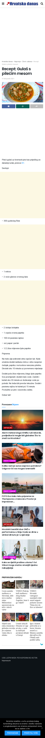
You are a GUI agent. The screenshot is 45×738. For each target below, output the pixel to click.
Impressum (6, 660)
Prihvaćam (12, 733)
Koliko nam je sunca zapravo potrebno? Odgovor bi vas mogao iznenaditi (21, 467)
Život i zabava (9, 461)
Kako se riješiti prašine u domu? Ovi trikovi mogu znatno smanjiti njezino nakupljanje (20, 565)
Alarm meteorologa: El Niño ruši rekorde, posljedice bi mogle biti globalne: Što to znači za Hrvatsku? (21, 435)
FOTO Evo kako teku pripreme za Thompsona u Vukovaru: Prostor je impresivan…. (19, 499)
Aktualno (8, 428)
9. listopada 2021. (8, 78)
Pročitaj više (31, 733)
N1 (23, 163)
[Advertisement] (22, 37)
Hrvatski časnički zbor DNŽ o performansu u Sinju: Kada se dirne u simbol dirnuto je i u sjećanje (20, 532)
